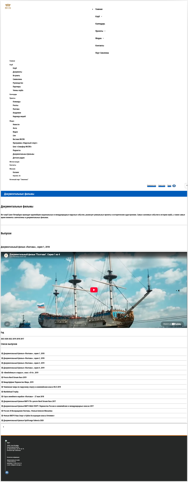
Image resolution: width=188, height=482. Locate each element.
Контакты (99, 45)
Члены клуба (18, 90)
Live (14, 135)
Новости (16, 124)
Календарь (100, 23)
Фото (15, 128)
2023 (2, 338)
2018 (18, 338)
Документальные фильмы (23, 154)
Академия (17, 112)
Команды (17, 101)
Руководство (18, 83)
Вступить (16, 75)
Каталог (16, 172)
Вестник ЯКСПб (19, 139)
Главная (98, 9)
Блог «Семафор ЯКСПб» (22, 146)
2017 (22, 338)
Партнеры (17, 86)
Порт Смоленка (102, 52)
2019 (14, 338)
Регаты (15, 105)
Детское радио (19, 157)
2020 (6, 338)
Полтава (16, 109)
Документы (17, 71)
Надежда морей (19, 116)
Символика (17, 79)
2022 (10, 338)
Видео (15, 131)
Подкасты (17, 150)
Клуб (97, 16)
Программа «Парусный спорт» (25, 143)
